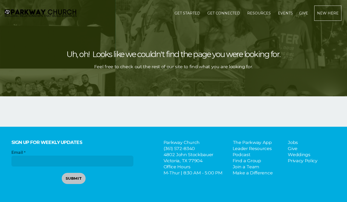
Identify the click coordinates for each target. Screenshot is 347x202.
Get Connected (224, 13)
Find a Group (247, 160)
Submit (74, 178)
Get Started (188, 13)
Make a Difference (253, 172)
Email (17, 152)
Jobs (293, 142)
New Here (328, 13)
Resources (259, 13)
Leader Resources (252, 148)
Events (285, 13)
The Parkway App (252, 142)
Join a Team (246, 166)
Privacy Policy (303, 160)
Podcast (241, 154)
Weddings (299, 154)
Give (303, 13)
